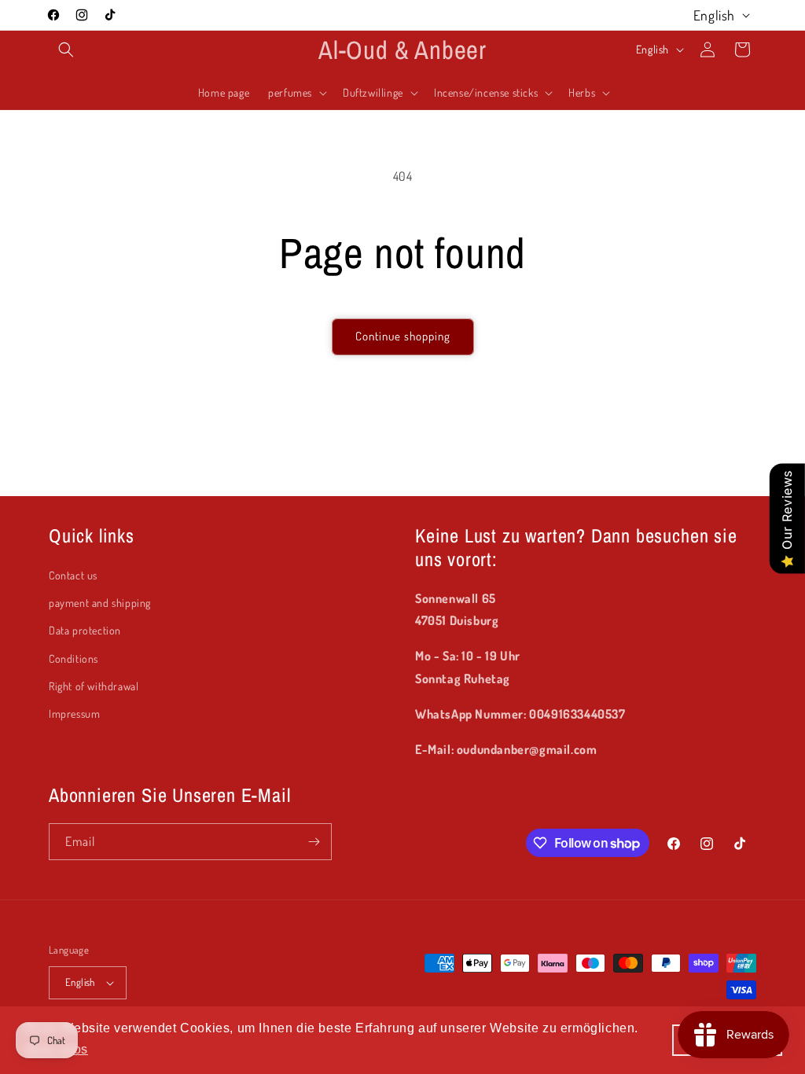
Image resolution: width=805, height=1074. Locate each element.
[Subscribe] (313, 841)
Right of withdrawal (93, 686)
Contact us (73, 575)
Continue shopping (402, 336)
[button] (66, 49)
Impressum (74, 713)
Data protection (85, 630)
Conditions (73, 658)
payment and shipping (100, 602)
